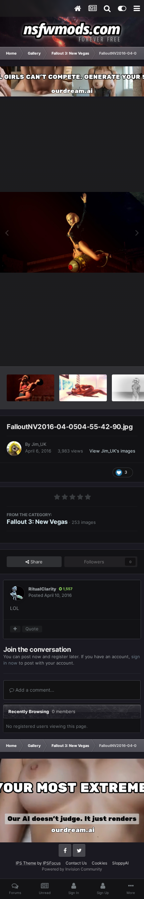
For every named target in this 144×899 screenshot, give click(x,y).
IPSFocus (52, 863)
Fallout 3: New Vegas (37, 521)
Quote (32, 628)
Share (36, 561)
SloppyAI (120, 863)
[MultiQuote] (15, 629)
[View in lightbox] (72, 232)
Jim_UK (38, 444)
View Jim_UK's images (112, 451)
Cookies (99, 863)
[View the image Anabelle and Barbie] (30, 387)
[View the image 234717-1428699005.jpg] (83, 387)
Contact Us (76, 863)
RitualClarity (42, 589)
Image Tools (116, 354)
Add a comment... (34, 690)
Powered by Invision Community (72, 869)
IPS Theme (26, 863)
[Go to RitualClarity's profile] (17, 593)
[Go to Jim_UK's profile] (14, 448)
